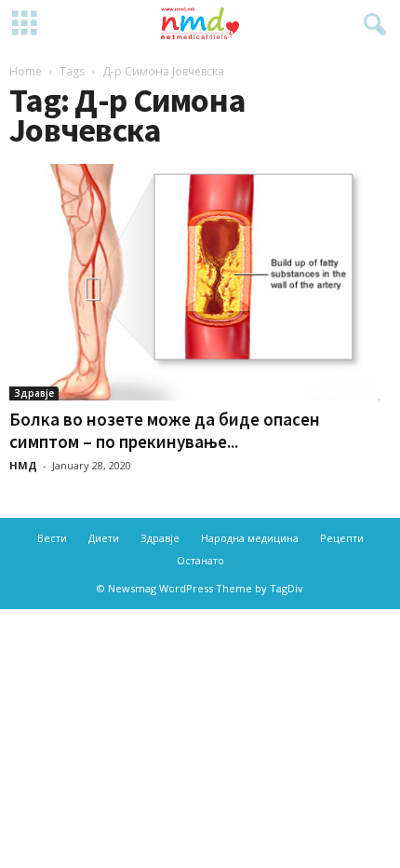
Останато (200, 560)
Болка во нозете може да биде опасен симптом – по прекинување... (164, 430)
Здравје (34, 393)
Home (25, 71)
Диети (103, 538)
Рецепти (342, 538)
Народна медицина (250, 538)
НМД (23, 465)
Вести (52, 538)
